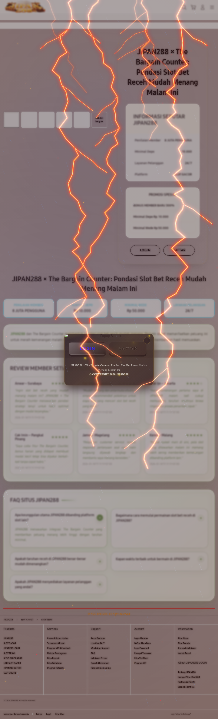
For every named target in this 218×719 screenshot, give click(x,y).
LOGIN (87, 348)
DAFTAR (128, 348)
